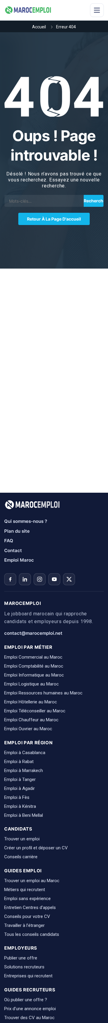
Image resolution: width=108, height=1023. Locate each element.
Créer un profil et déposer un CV (36, 848)
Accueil (39, 26)
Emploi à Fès (16, 797)
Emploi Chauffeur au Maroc (31, 719)
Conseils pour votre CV (27, 916)
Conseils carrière (21, 856)
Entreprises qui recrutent (28, 976)
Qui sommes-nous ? (25, 521)
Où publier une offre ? (25, 999)
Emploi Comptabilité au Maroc (33, 666)
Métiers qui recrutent (24, 889)
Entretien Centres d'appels (30, 907)
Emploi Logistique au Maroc (31, 684)
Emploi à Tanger (20, 779)
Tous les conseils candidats (31, 934)
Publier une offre (20, 958)
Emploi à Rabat (19, 761)
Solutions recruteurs (24, 967)
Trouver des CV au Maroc (29, 1017)
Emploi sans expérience (27, 898)
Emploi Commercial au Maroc (33, 657)
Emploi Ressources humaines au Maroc (43, 693)
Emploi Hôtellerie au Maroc (30, 702)
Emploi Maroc (19, 560)
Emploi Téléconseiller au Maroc (34, 711)
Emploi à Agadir (19, 788)
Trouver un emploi (22, 839)
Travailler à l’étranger (24, 925)
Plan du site (17, 531)
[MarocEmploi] (28, 10)
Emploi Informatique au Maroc (34, 675)
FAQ (8, 540)
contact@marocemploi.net (33, 633)
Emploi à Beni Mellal (23, 815)
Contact (13, 550)
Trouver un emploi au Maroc (31, 880)
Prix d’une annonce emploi (30, 1008)
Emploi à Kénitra (20, 806)
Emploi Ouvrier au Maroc (28, 728)
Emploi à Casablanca (24, 752)
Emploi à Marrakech (23, 770)
